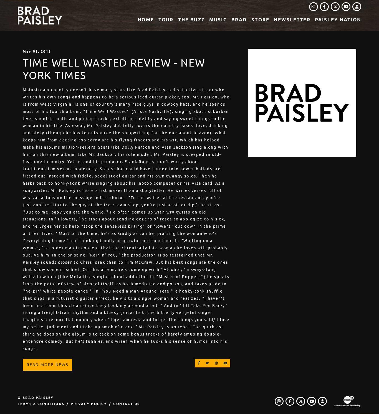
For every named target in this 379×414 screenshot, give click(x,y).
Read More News (47, 364)
